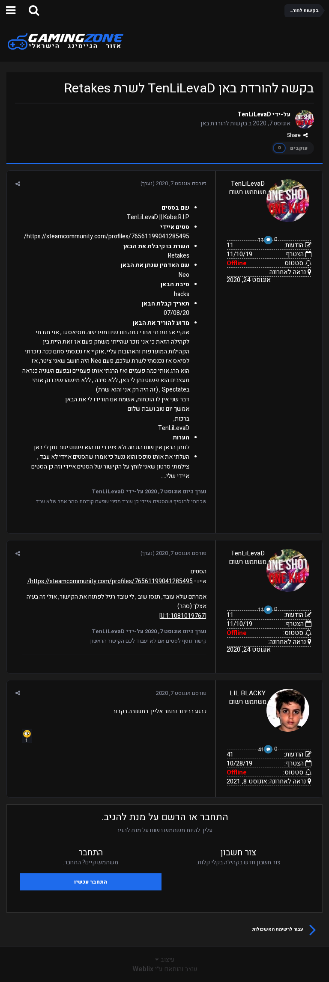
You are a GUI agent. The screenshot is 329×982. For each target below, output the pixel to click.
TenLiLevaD (254, 114)
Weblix (142, 969)
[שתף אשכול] (17, 184)
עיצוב (166, 959)
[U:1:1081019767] (182, 615)
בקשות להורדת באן (223, 123)
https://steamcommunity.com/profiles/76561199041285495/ (106, 236)
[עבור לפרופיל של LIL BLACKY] (287, 710)
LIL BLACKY (248, 693)
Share (295, 135)
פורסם (181, 183)
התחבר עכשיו (90, 882)
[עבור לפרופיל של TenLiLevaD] (304, 119)
